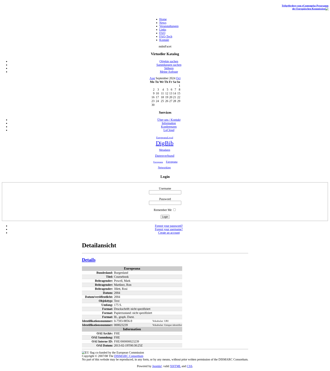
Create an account (169, 232)
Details (88, 259)
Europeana (158, 162)
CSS (189, 366)
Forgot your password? (169, 225)
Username (165, 188)
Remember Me (163, 210)
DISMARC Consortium (128, 356)
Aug (152, 78)
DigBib (165, 143)
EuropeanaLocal (164, 137)
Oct (178, 78)
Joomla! (157, 366)
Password (165, 199)
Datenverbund (164, 156)
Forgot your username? (169, 229)
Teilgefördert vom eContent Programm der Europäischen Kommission (305, 7)
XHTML (175, 366)
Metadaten (164, 149)
